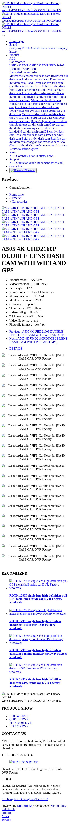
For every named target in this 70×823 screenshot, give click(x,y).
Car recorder (19, 201)
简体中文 (31, 762)
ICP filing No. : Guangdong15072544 (25, 799)
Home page (16, 194)
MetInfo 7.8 (24, 805)
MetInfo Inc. (58, 805)
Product (16, 198)
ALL (12, 58)
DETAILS (15, 348)
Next (38, 340)
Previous (37, 333)
